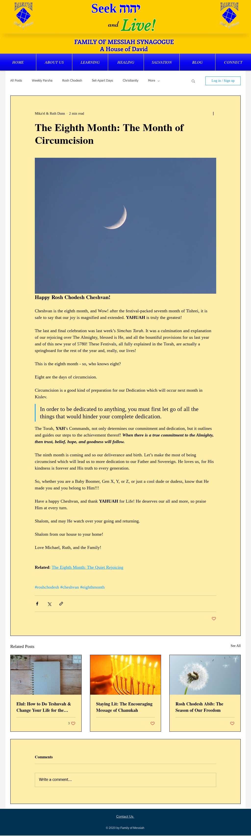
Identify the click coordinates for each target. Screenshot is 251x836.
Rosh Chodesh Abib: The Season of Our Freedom (199, 707)
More (151, 80)
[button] (54, 62)
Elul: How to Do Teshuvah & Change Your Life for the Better (43, 707)
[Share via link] (61, 603)
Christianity (130, 80)
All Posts (16, 80)
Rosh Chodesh (72, 80)
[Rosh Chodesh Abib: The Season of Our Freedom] (205, 675)
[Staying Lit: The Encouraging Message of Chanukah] (125, 675)
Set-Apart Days (102, 80)
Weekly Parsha (42, 80)
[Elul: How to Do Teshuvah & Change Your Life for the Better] (46, 675)
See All (236, 646)
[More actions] (213, 113)
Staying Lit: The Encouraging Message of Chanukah (124, 707)
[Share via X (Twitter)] (49, 603)
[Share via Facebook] (37, 603)
